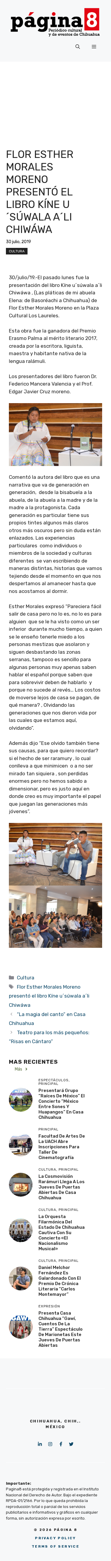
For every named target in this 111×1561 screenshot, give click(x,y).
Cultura (17, 251)
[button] (78, 47)
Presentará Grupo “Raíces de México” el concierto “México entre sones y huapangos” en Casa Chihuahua (61, 1104)
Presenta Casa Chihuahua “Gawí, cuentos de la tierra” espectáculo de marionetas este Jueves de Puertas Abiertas (60, 1329)
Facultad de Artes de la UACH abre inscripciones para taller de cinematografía (61, 1146)
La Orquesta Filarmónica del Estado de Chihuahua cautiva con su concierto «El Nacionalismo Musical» (61, 1232)
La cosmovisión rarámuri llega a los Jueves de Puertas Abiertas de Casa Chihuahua (61, 1187)
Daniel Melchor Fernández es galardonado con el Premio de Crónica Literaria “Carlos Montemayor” (59, 1281)
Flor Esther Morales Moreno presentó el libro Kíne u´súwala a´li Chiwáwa (49, 996)
